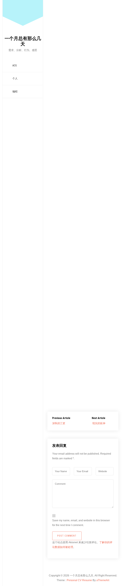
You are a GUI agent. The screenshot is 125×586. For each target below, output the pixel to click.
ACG (14, 65)
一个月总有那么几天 (23, 41)
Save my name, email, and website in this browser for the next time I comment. (81, 522)
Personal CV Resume (79, 580)
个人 (15, 78)
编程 (15, 91)
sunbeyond (59, 84)
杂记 (102, 84)
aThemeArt (102, 580)
